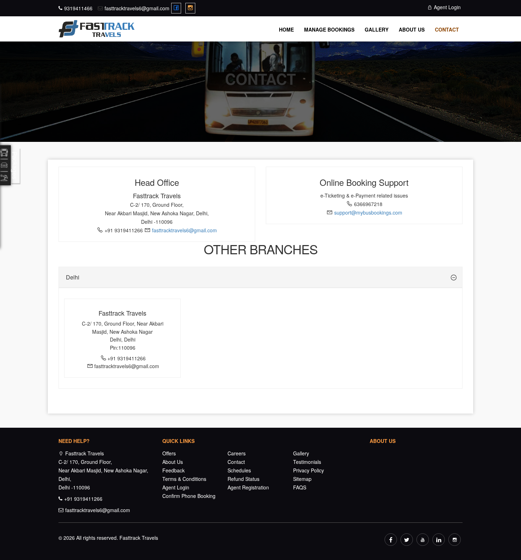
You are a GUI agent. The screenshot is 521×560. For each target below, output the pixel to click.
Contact (447, 29)
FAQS (299, 487)
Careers (237, 453)
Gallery (376, 29)
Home (286, 29)
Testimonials (307, 461)
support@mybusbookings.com (368, 212)
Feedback (173, 470)
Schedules (239, 470)
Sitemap (302, 478)
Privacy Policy (308, 470)
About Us (412, 29)
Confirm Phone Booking (188, 495)
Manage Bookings (329, 29)
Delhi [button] (72, 277)
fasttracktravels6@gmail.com (137, 8)
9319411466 (78, 8)
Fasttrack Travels (138, 537)
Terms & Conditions (184, 478)
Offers (169, 453)
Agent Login (446, 7)
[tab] (260, 277)
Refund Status (243, 478)
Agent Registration (248, 487)
